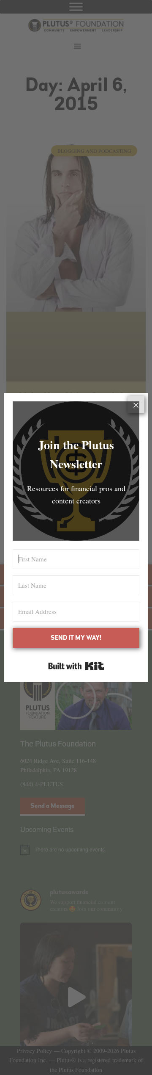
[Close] (136, 404)
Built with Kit (76, 666)
